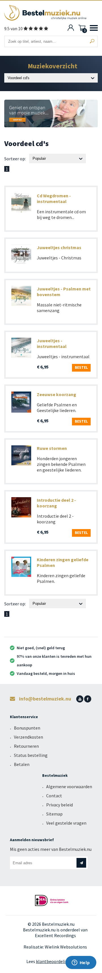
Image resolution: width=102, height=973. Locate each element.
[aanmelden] (81, 863)
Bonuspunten (27, 728)
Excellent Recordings (55, 935)
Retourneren (26, 746)
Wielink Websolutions (66, 947)
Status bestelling (31, 755)
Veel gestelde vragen (66, 823)
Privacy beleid (59, 805)
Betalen (21, 764)
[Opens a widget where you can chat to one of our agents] (80, 963)
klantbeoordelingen (55, 961)
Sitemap (54, 814)
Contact (54, 795)
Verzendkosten (28, 737)
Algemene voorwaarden (69, 786)
